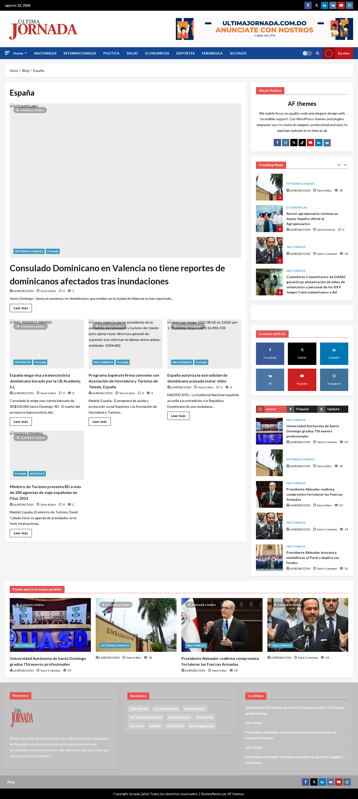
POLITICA (111, 53)
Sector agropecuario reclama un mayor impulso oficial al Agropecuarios (269, 218)
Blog (11, 782)
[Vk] (327, 142)
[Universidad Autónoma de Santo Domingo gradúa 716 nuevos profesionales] (50, 625)
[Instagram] (349, 5)
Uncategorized (201, 726)
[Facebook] (308, 5)
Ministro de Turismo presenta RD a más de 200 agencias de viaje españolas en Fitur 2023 (45, 492)
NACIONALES (45, 53)
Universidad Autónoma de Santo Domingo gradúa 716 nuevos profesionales (269, 431)
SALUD (132, 53)
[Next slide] (345, 164)
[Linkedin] (324, 5)
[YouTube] (310, 142)
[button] (7, 53)
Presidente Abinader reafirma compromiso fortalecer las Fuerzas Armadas (269, 494)
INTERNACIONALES (80, 53)
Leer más (23, 307)
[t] (294, 142)
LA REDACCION (23, 291)
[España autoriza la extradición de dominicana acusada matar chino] (204, 344)
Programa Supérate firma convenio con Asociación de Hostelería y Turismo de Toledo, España (124, 381)
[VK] (333, 5)
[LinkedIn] (318, 142)
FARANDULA (212, 53)
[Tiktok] (302, 142)
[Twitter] (316, 5)
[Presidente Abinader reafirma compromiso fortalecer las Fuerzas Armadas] (222, 625)
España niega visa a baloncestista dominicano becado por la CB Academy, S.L (45, 381)
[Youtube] (341, 5)
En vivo (343, 53)
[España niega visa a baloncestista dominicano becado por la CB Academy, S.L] (47, 344)
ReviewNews (211, 794)
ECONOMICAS (157, 53)
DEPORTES (185, 53)
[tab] (271, 409)
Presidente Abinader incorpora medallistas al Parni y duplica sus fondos (269, 557)
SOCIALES (238, 53)
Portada (52, 251)
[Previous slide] (339, 164)
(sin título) (254, 723)
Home (18, 53)
